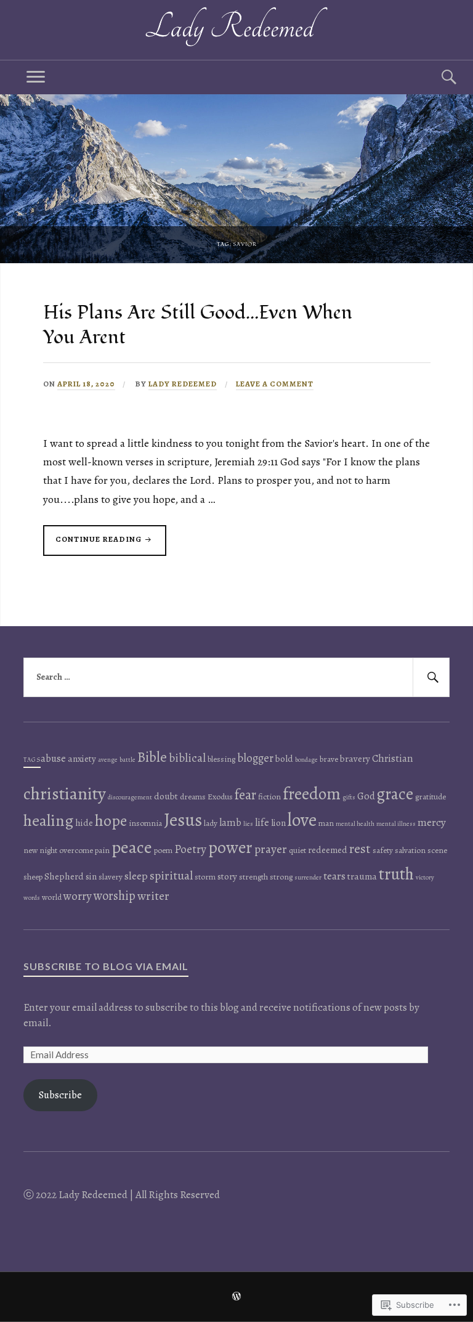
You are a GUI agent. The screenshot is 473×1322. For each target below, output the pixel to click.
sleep (136, 875)
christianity (64, 793)
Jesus (183, 819)
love (302, 819)
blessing (221, 759)
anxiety (82, 759)
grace (395, 794)
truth (396, 873)
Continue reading (93, 544)
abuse (53, 758)
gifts (348, 797)
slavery (111, 877)
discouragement (130, 797)
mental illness (396, 823)
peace (131, 847)
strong (281, 877)
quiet (297, 850)
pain (102, 850)
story (227, 876)
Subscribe (60, 1095)
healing (48, 820)
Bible (152, 757)
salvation (410, 850)
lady (210, 823)
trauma (362, 876)
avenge (108, 759)
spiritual (171, 875)
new (30, 850)
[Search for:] (236, 677)
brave (329, 759)
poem (163, 850)
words (31, 897)
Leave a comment (274, 383)
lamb (230, 822)
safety (383, 850)
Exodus (220, 796)
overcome (76, 850)
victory (425, 877)
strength (253, 877)
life (262, 822)
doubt (166, 796)
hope (111, 820)
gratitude (430, 796)
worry (77, 896)
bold (284, 759)
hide (84, 823)
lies (248, 823)
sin (91, 876)
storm (205, 877)
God (366, 796)
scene (437, 850)
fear (245, 794)
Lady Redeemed (182, 383)
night (48, 850)
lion (278, 823)
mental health (355, 823)
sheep (32, 877)
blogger (255, 758)
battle (127, 759)
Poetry (190, 849)
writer (153, 895)
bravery (355, 759)
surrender (307, 877)
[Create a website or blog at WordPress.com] (236, 1297)
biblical (187, 758)
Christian (392, 758)
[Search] (437, 77)
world (52, 897)
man (326, 823)
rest (360, 848)
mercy (432, 822)
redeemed (327, 850)
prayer (270, 849)
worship (114, 895)
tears (334, 875)
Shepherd (64, 876)
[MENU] (35, 77)
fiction (269, 796)
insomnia (145, 823)
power (230, 847)
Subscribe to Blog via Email (105, 966)
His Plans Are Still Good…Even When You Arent (197, 325)
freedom (312, 794)
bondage (306, 759)
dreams (193, 796)
